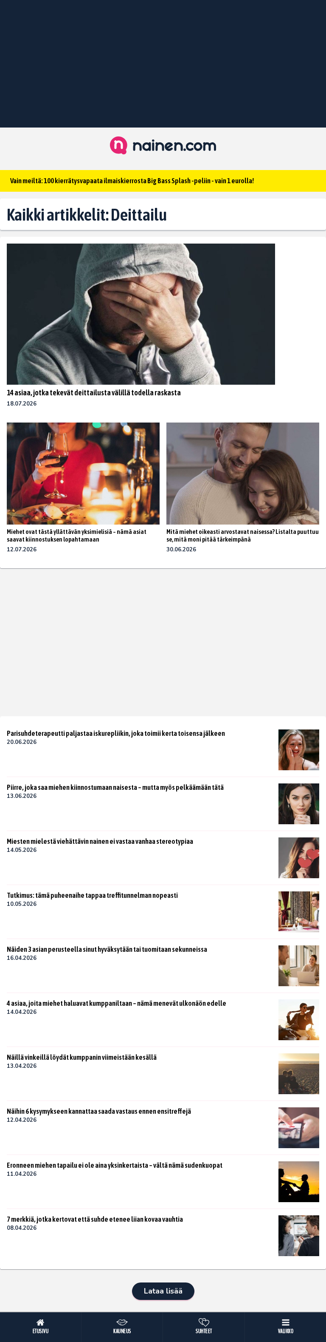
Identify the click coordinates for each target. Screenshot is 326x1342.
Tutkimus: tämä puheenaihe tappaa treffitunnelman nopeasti (92, 895)
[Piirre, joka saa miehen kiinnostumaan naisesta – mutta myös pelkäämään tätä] (298, 803)
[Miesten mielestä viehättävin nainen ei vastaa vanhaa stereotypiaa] (298, 857)
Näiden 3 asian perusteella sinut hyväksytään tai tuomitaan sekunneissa (107, 949)
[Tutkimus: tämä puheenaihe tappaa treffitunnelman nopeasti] (298, 911)
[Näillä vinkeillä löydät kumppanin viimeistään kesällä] (298, 1073)
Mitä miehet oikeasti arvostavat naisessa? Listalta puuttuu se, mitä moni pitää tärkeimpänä (242, 535)
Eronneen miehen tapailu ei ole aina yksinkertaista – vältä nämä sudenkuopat (114, 1165)
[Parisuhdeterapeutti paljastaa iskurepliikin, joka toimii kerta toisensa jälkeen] (298, 749)
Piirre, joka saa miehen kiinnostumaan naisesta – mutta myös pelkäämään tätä (115, 787)
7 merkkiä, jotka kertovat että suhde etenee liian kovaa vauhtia (95, 1219)
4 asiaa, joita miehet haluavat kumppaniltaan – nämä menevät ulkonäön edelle (116, 1003)
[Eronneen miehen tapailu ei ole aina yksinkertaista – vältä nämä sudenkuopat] (298, 1181)
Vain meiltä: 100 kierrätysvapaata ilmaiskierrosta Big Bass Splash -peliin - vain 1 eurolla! (132, 180)
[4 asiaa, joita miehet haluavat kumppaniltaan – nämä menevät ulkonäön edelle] (298, 1019)
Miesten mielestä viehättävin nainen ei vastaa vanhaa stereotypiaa (100, 841)
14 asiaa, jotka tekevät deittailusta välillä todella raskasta (94, 392)
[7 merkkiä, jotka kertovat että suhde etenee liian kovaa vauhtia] (298, 1235)
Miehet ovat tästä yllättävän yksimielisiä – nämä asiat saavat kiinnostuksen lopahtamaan (76, 535)
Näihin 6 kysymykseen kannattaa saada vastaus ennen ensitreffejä (99, 1111)
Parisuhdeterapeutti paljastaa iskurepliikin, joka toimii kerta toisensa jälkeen (116, 733)
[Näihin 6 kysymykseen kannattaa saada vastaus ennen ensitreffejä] (298, 1127)
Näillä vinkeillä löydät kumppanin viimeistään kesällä (82, 1057)
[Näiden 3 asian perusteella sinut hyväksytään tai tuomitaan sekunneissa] (298, 965)
